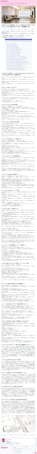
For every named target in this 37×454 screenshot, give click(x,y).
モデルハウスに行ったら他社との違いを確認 (12, 46)
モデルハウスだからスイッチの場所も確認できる (12, 49)
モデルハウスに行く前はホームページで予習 (12, 52)
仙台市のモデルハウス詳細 (9, 444)
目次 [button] (18, 39)
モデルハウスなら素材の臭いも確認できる (11, 50)
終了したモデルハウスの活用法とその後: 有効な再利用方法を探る (15, 69)
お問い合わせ (26, 3)
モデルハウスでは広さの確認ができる (22, 3)
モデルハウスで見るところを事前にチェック (12, 53)
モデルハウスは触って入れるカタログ (11, 43)
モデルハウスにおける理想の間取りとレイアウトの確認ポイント (14, 56)
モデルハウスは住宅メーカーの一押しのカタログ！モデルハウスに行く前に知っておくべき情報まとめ (7, 4)
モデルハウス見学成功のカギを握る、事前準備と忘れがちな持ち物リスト (16, 62)
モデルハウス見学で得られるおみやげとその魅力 (12, 65)
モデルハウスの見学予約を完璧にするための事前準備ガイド (14, 59)
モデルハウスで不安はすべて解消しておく (11, 55)
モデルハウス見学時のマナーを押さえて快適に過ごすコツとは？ (14, 66)
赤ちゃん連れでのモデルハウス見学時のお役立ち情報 (13, 68)
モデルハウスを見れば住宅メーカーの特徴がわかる (13, 47)
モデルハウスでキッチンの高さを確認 (17, 3)
